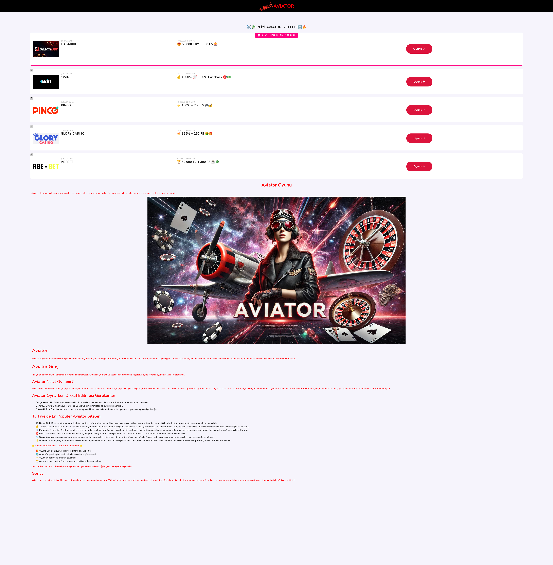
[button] (419, 49)
